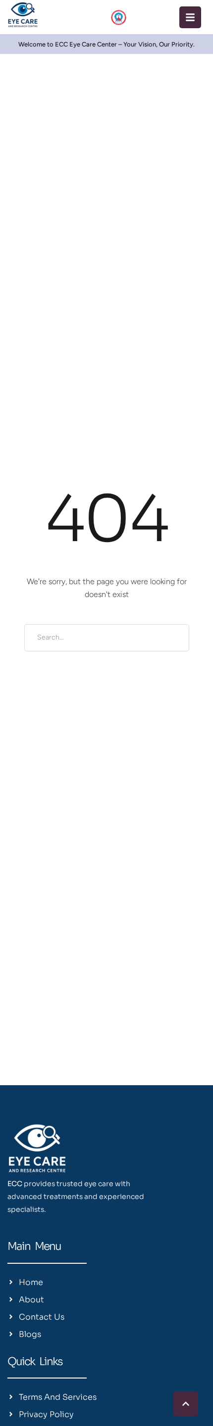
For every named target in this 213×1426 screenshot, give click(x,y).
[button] (190, 17)
